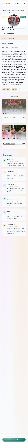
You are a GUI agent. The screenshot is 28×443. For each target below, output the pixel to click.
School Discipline (6, 89)
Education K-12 (5, 17)
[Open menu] (24, 3)
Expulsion (14, 89)
